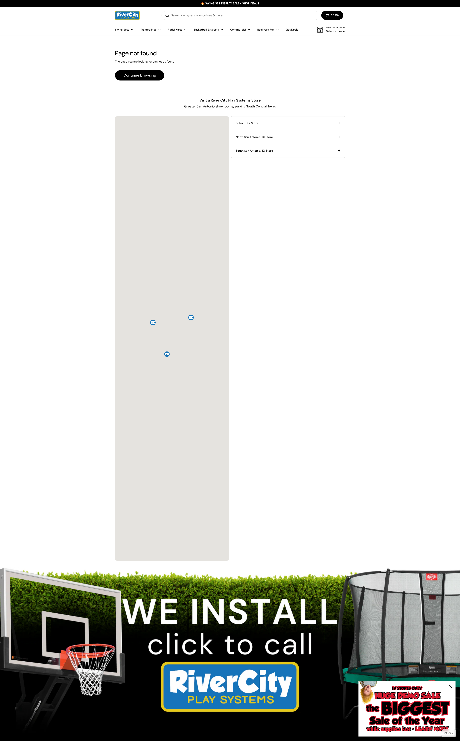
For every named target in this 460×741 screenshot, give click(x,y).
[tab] (288, 123)
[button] (332, 15)
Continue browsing (139, 75)
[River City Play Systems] (127, 15)
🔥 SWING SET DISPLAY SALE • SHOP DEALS (230, 3)
